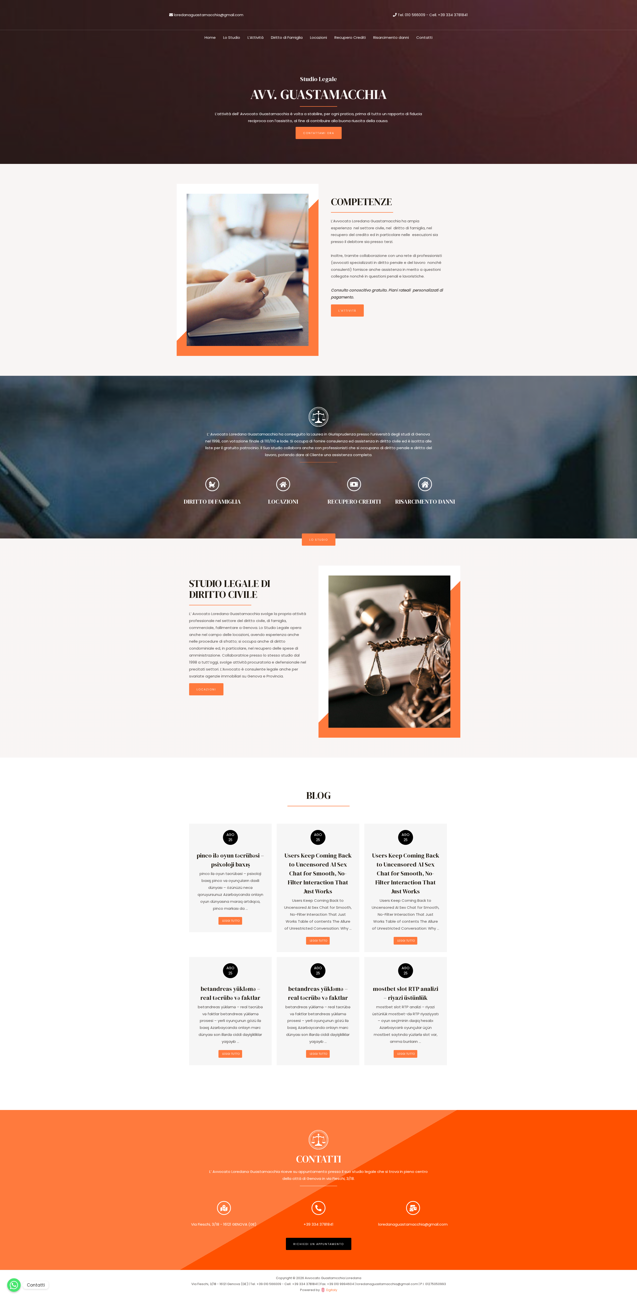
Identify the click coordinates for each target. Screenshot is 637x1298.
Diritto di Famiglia (287, 37)
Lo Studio (231, 37)
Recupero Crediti (350, 37)
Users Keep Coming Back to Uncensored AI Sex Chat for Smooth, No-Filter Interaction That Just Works (318, 873)
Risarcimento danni (391, 37)
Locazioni (318, 37)
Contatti (424, 37)
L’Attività (256, 37)
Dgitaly (331, 1290)
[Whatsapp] (14, 1285)
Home (210, 37)
